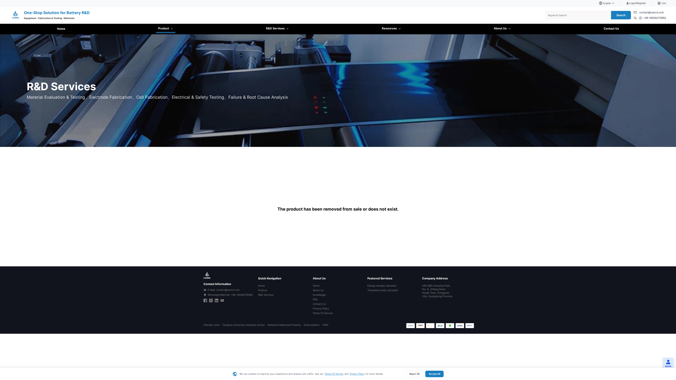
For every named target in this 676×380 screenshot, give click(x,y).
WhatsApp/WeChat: (230, 294)
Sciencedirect (312, 324)
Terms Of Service (334, 373)
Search (621, 15)
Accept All (434, 373)
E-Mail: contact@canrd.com (224, 289)
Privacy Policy (357, 373)
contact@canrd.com (651, 12)
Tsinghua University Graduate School (243, 324)
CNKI (325, 324)
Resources (390, 28)
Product (164, 28)
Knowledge (319, 294)
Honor (316, 285)
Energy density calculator (382, 285)
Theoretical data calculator (382, 290)
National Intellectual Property (284, 324)
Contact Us (611, 28)
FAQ (315, 299)
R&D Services (275, 28)
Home (61, 28)
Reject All (414, 373)
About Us (500, 28)
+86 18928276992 (654, 17)
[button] (667, 364)
